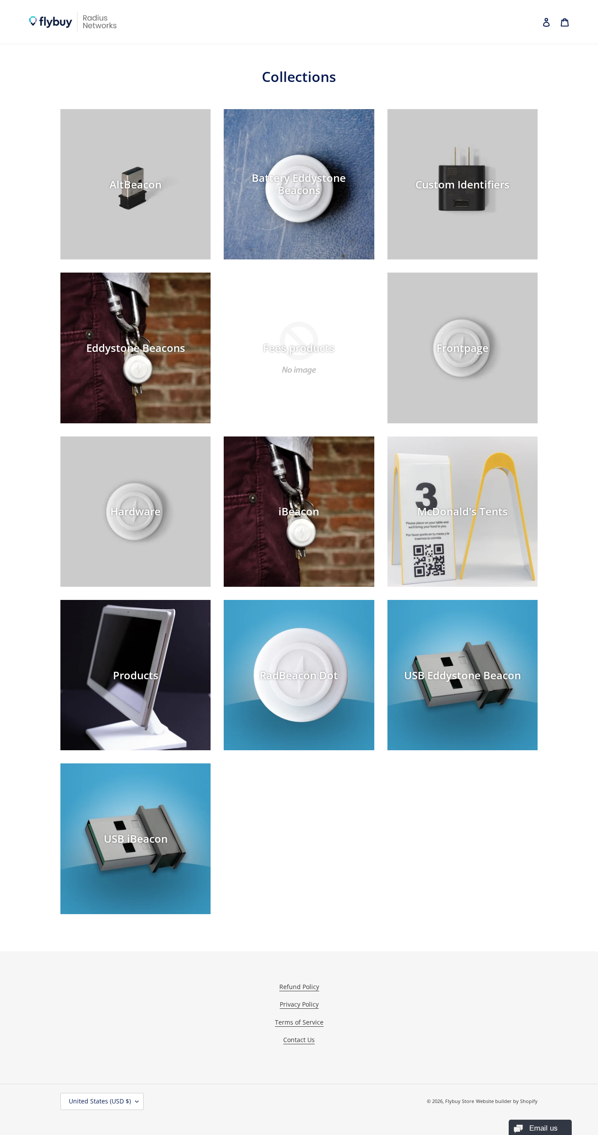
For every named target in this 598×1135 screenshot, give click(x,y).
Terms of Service (299, 1022)
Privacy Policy (299, 1004)
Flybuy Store (459, 1101)
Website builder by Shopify (507, 1101)
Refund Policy (299, 986)
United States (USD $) (100, 1101)
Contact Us (299, 1040)
